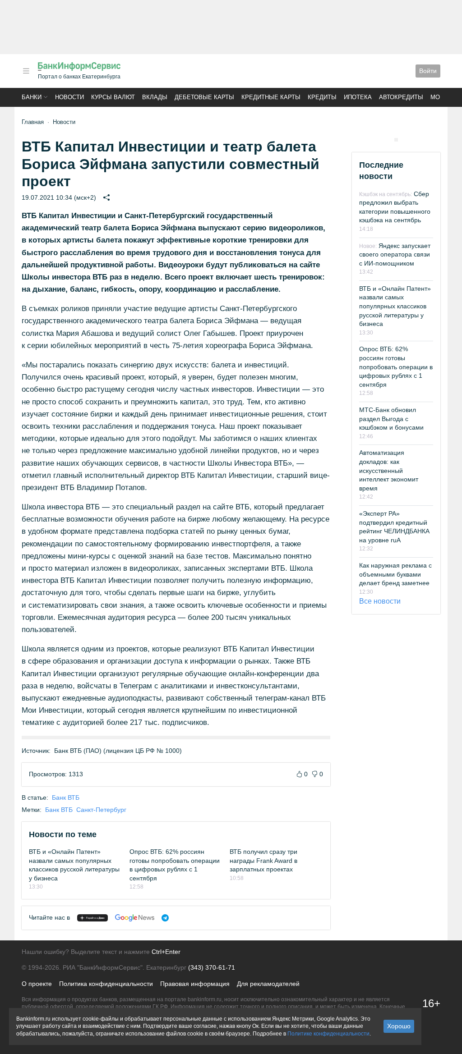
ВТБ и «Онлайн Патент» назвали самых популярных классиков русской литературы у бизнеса (395, 306)
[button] (26, 71)
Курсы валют (113, 97)
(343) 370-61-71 (211, 967)
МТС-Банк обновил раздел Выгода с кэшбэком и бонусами (391, 418)
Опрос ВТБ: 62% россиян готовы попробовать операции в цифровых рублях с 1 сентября (396, 366)
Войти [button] (428, 70)
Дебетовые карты (204, 97)
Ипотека (358, 97)
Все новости (380, 601)
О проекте (37, 983)
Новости (69, 97)
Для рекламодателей (268, 983)
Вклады (154, 97)
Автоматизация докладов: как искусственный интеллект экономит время (388, 470)
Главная (33, 122)
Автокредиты (401, 97)
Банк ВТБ (65, 797)
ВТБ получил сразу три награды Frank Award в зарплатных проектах (263, 860)
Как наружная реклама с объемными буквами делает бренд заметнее (395, 574)
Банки (32, 97)
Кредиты (322, 97)
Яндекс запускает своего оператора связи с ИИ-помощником (394, 254)
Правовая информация (195, 983)
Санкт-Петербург (101, 809)
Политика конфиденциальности (106, 983)
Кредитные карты (270, 97)
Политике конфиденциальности (328, 1034)
